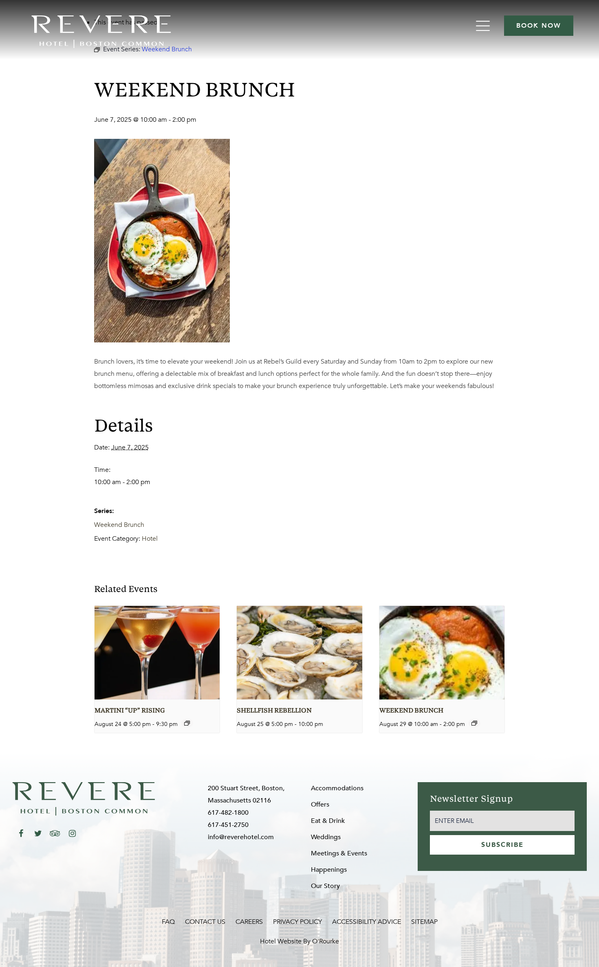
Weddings (326, 837)
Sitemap (424, 921)
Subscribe (502, 844)
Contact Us (205, 921)
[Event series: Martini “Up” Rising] (187, 723)
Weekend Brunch (119, 524)
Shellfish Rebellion (274, 711)
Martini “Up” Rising (130, 711)
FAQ (168, 921)
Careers (249, 921)
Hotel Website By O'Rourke (299, 941)
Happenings (329, 869)
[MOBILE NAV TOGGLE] (484, 26)
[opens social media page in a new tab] (21, 833)
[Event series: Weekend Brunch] (474, 723)
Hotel (150, 538)
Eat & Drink (328, 820)
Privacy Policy (297, 921)
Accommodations (337, 788)
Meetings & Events (339, 853)
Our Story (325, 885)
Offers (320, 804)
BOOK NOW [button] (538, 25)
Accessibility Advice (366, 921)
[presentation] (157, 652)
